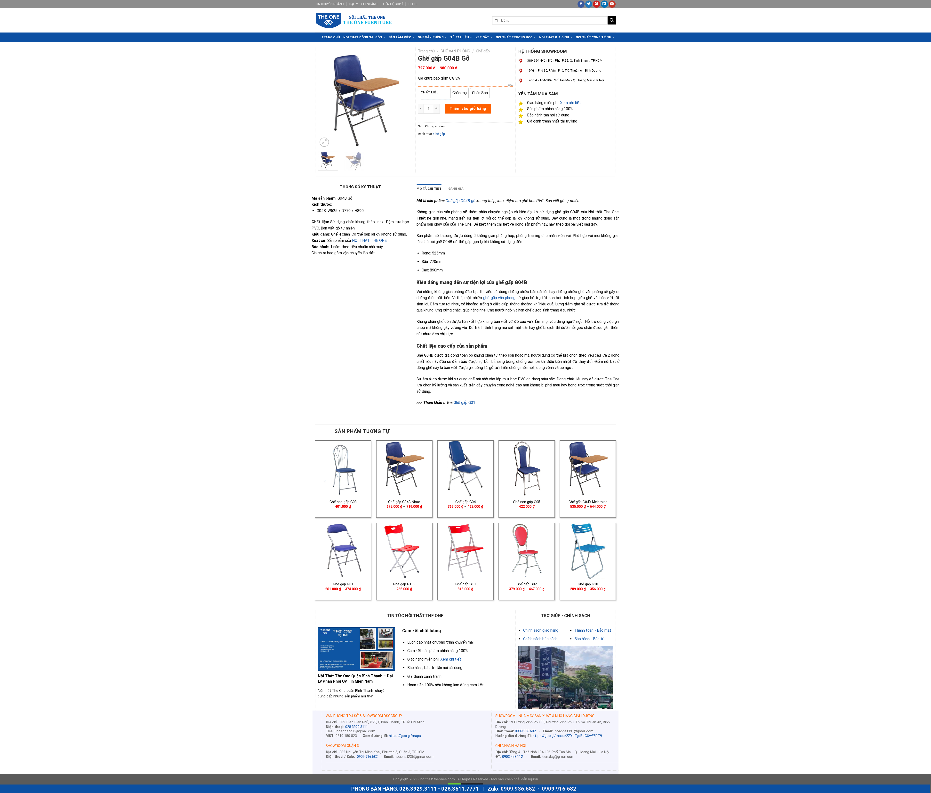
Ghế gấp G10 (465, 584)
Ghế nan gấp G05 (526, 502)
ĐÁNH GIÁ (456, 188)
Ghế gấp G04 (465, 502)
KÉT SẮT (482, 37)
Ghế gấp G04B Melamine (588, 502)
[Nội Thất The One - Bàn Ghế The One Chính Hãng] (400, 20)
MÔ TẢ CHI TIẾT (429, 188)
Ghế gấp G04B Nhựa (404, 502)
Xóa (510, 85)
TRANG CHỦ (330, 37)
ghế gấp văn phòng (499, 297)
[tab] (429, 189)
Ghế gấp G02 (526, 584)
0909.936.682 (525, 731)
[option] (459, 93)
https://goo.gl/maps (405, 736)
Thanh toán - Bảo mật (592, 630)
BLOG (413, 4)
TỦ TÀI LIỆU (459, 37)
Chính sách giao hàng (540, 630)
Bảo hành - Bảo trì (589, 639)
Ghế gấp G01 (464, 402)
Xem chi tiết (570, 102)
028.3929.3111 (356, 727)
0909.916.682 (367, 757)
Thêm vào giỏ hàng (467, 108)
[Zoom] (324, 142)
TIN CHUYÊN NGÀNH (329, 4)
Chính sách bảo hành (540, 639)
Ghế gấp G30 (588, 584)
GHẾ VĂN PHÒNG (430, 37)
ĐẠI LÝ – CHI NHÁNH (363, 4)
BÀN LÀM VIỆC (400, 37)
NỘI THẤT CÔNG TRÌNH (593, 37)
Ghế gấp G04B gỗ (460, 200)
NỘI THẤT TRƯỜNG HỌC (514, 37)
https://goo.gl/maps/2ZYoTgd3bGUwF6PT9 (567, 736)
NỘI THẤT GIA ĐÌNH (554, 37)
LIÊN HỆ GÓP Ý (393, 4)
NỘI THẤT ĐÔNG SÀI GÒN (362, 37)
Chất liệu (430, 92)
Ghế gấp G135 (404, 584)
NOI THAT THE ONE (369, 240)
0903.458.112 (512, 757)
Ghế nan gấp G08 (343, 502)
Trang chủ (426, 51)
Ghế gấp (483, 51)
